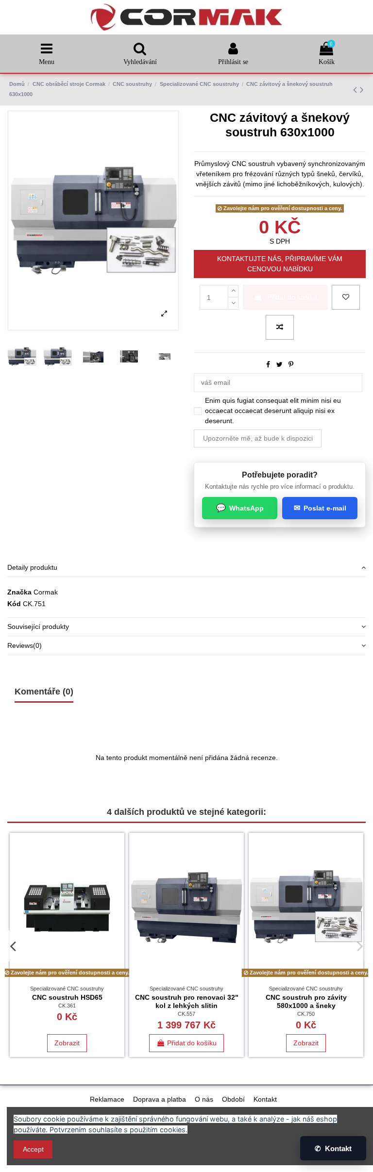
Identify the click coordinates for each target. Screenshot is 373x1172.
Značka (19, 592)
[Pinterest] (290, 364)
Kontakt (265, 1099)
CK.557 (186, 1014)
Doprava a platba (159, 1099)
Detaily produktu (32, 567)
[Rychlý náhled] (117, 881)
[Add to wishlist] (346, 297)
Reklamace (107, 1099)
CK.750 (306, 1014)
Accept (33, 1149)
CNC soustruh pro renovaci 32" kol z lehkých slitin (186, 1001)
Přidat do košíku (292, 297)
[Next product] (362, 89)
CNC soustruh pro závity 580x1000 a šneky (306, 1001)
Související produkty (38, 626)
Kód (14, 604)
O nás (204, 1099)
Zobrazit (67, 1043)
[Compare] (117, 864)
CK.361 (67, 1005)
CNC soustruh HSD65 (67, 997)
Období (233, 1099)
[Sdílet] (268, 364)
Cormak (46, 592)
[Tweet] (279, 364)
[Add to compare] (280, 327)
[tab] (186, 567)
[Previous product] (356, 89)
